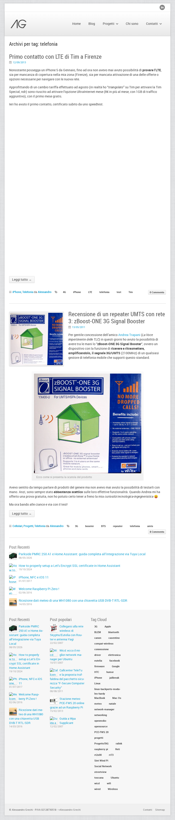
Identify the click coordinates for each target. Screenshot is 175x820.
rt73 (111, 754)
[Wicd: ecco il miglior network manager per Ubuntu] (54, 652)
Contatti (147, 809)
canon (97, 637)
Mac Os (116, 698)
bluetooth (113, 632)
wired (97, 789)
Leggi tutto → (22, 279)
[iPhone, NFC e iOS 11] (13, 579)
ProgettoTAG (101, 743)
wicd (97, 783)
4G (64, 292)
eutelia (98, 660)
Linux (97, 683)
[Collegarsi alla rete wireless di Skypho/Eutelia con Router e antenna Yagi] (54, 628)
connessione (101, 649)
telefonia (104, 292)
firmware (99, 666)
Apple (108, 626)
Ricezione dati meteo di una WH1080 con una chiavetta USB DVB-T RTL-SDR (73, 600)
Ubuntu (115, 777)
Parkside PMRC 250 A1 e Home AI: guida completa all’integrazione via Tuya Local (82, 554)
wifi (109, 783)
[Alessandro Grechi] (30, 24)
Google (116, 666)
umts (150, 526)
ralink (119, 743)
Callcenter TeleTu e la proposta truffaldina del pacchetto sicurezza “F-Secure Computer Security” (67, 679)
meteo (98, 703)
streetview (100, 772)
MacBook (99, 698)
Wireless (113, 789)
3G (76, 526)
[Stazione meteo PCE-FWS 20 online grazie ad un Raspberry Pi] (54, 700)
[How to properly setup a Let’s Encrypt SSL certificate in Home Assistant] (13, 567)
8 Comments (157, 531)
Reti (117, 749)
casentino (114, 637)
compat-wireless (103, 643)
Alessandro (44, 292)
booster (89, 526)
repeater (118, 526)
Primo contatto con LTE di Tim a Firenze (55, 57)
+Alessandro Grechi (69, 809)
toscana (98, 777)
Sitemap (160, 809)
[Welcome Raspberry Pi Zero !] (13, 590)
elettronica (114, 655)
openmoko (100, 720)
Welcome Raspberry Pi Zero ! (39, 589)
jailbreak (114, 677)
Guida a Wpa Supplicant (67, 720)
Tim (131, 292)
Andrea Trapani (129, 335)
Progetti (28, 526)
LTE (90, 292)
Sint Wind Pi (101, 760)
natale (112, 703)
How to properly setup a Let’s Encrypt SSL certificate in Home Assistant (69, 565)
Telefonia (27, 292)
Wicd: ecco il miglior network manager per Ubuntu (66, 654)
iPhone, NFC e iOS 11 (34, 577)
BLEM (97, 632)
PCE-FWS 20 (101, 732)
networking (100, 715)
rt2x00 (98, 754)
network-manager (104, 709)
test (119, 292)
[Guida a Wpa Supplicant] (54, 720)
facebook (114, 660)
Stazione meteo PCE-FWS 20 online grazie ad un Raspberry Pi (67, 703)
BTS (103, 526)
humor (110, 672)
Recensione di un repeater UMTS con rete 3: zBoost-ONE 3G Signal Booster (116, 317)
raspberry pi (101, 749)
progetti (98, 737)
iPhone (17, 292)
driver (97, 655)
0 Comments (157, 292)
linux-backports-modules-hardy (107, 689)
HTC (96, 672)
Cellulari (17, 526)
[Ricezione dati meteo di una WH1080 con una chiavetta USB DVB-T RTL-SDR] (13, 602)
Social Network (103, 766)
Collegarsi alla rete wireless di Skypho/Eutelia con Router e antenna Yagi (66, 632)
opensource (101, 726)
